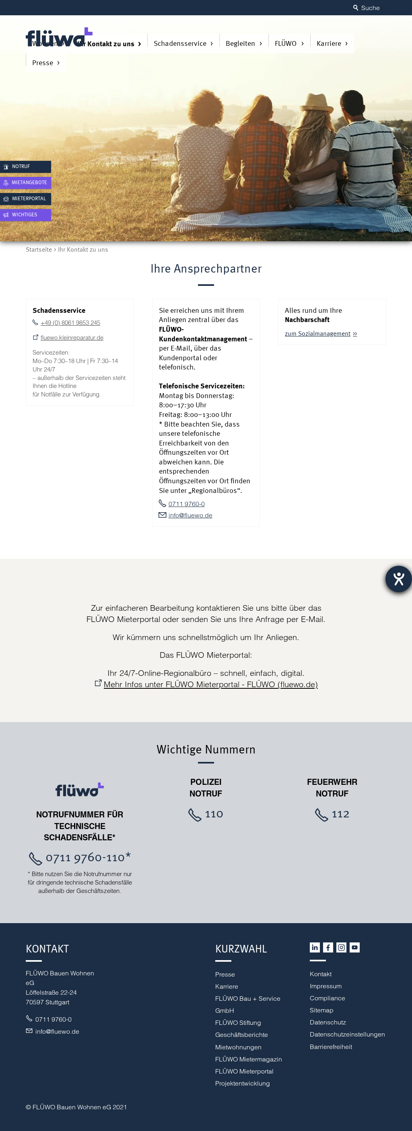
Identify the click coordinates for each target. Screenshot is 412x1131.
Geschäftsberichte (241, 1034)
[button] (315, 947)
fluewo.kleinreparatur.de (72, 337)
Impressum (326, 986)
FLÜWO (286, 43)
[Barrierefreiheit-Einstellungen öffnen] (398, 579)
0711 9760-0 (187, 504)
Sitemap (322, 1010)
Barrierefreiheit (331, 1047)
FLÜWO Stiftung (238, 1022)
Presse (42, 62)
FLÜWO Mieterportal (244, 1071)
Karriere (329, 43)
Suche (370, 8)
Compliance (327, 998)
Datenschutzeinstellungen (347, 1034)
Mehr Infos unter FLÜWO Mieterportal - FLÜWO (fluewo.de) (211, 684)
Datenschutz (328, 1022)
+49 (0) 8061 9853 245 (70, 322)
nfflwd (189, 515)
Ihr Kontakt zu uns (105, 43)
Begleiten (240, 43)
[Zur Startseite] (59, 37)
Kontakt (321, 974)
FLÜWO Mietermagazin (248, 1059)
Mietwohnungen (238, 1047)
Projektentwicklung (242, 1083)
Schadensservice (180, 43)
